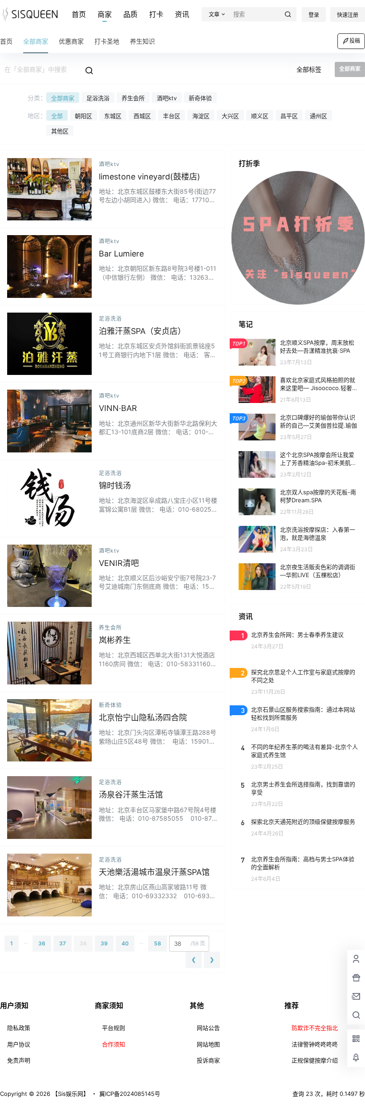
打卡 (156, 14)
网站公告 (208, 1027)
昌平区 (289, 115)
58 (157, 943)
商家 (104, 14)
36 (41, 943)
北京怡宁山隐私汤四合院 (143, 717)
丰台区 (171, 115)
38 (83, 943)
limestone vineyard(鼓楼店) (149, 176)
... (26, 941)
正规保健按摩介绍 (315, 1060)
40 (125, 943)
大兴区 (230, 115)
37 (62, 943)
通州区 (318, 115)
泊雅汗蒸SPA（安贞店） (142, 331)
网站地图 (208, 1044)
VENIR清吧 (119, 563)
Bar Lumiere (121, 253)
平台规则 (113, 1027)
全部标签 (308, 69)
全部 (57, 115)
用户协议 (18, 1044)
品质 (130, 14)
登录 (313, 15)
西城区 (142, 115)
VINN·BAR (118, 408)
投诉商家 (208, 1060)
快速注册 (347, 15)
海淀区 (201, 115)
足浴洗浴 (98, 98)
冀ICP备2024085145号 (129, 1093)
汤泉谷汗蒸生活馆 (131, 794)
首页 (79, 14)
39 (104, 943)
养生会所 (133, 98)
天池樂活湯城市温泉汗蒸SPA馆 (154, 872)
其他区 (60, 130)
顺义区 (259, 115)
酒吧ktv (167, 98)
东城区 (113, 115)
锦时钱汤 (115, 485)
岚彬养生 (115, 640)
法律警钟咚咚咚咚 (315, 1044)
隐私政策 (18, 1027)
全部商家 (62, 98)
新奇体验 (200, 98)
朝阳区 (83, 115)
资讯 (182, 14)
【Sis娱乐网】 (69, 1093)
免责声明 (18, 1060)
